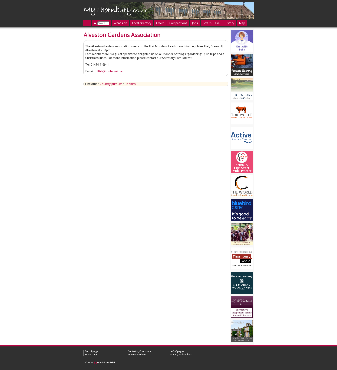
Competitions (178, 23)
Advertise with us (137, 354)
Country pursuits (111, 84)
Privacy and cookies (181, 354)
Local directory (141, 23)
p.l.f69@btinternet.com (109, 71)
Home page (91, 354)
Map (242, 23)
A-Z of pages (177, 351)
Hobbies (130, 84)
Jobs (195, 23)
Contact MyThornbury (139, 351)
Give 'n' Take (211, 23)
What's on (120, 23)
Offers (160, 23)
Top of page (91, 351)
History (229, 23)
